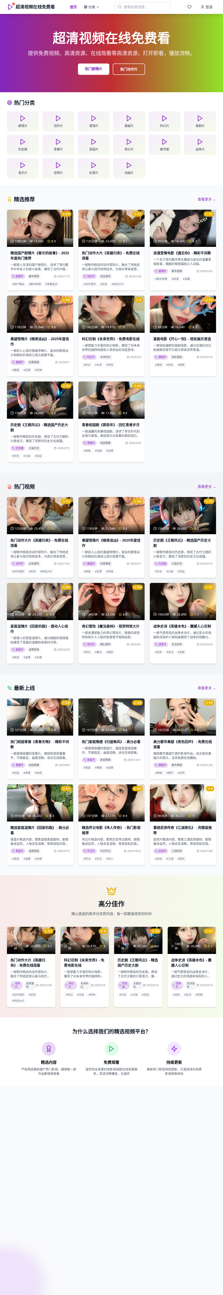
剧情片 (20, 276)
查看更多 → (207, 199)
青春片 (91, 443)
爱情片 (162, 271)
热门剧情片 (93, 68)
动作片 (91, 276)
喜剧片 (162, 357)
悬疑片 (20, 362)
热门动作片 (129, 69)
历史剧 (20, 448)
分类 (91, 7)
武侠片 (162, 851)
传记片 (91, 851)
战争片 (162, 644)
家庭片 (20, 649)
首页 (73, 7)
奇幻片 (91, 644)
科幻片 (91, 357)
